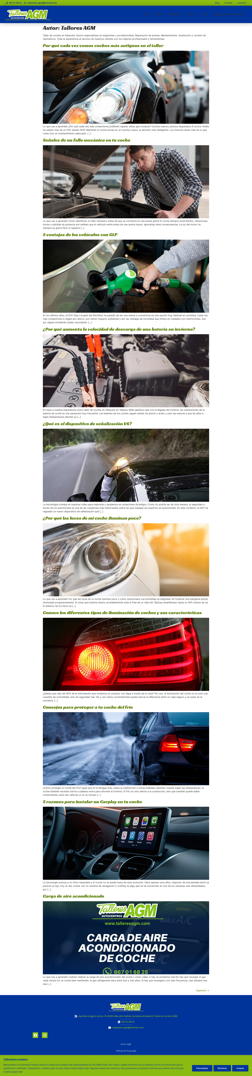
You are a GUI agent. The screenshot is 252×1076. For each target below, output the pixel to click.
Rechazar (222, 1068)
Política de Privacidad (126, 1051)
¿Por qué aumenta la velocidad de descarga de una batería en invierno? (119, 329)
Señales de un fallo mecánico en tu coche (86, 140)
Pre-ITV (204, 14)
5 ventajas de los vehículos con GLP (80, 234)
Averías (159, 14)
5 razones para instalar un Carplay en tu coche (92, 802)
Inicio (146, 14)
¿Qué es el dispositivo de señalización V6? (87, 424)
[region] (126, 1065)
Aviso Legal (126, 1044)
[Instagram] (44, 1035)
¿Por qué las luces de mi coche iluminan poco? (92, 518)
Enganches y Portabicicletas (229, 14)
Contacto (241, 2)
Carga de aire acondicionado (73, 896)
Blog (217, 2)
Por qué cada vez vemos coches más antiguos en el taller (103, 45)
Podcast (228, 2)
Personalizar (202, 1068)
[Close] (249, 1057)
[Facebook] (35, 1035)
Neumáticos (174, 14)
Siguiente (202, 990)
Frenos (190, 14)
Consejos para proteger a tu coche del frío (88, 707)
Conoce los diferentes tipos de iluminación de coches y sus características (122, 612)
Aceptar (240, 1068)
